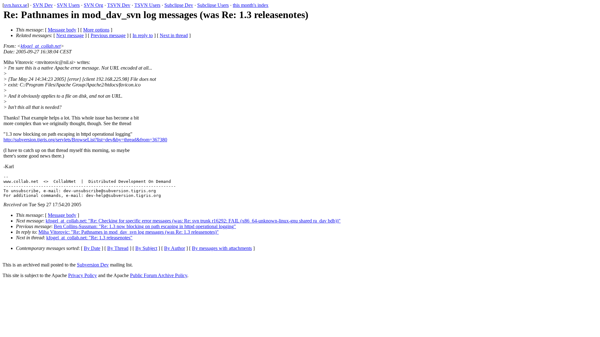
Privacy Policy (82, 275)
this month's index (250, 5)
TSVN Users (147, 5)
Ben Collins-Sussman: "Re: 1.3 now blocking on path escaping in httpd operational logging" (145, 226)
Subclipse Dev (178, 5)
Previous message (108, 35)
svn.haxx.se (15, 5)
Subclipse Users (213, 5)
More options (96, 29)
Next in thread (174, 35)
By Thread (117, 248)
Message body (62, 29)
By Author (174, 248)
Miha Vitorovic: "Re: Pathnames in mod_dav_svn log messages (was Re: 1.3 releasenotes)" (128, 232)
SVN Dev (43, 5)
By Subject (146, 248)
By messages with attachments (222, 248)
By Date (92, 248)
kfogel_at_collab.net (41, 46)
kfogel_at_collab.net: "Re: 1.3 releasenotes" (89, 237)
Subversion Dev (93, 264)
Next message (70, 35)
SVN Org (93, 5)
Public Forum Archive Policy (158, 275)
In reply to (142, 35)
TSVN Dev (118, 5)
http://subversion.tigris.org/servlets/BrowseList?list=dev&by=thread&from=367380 (85, 139)
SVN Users (68, 5)
